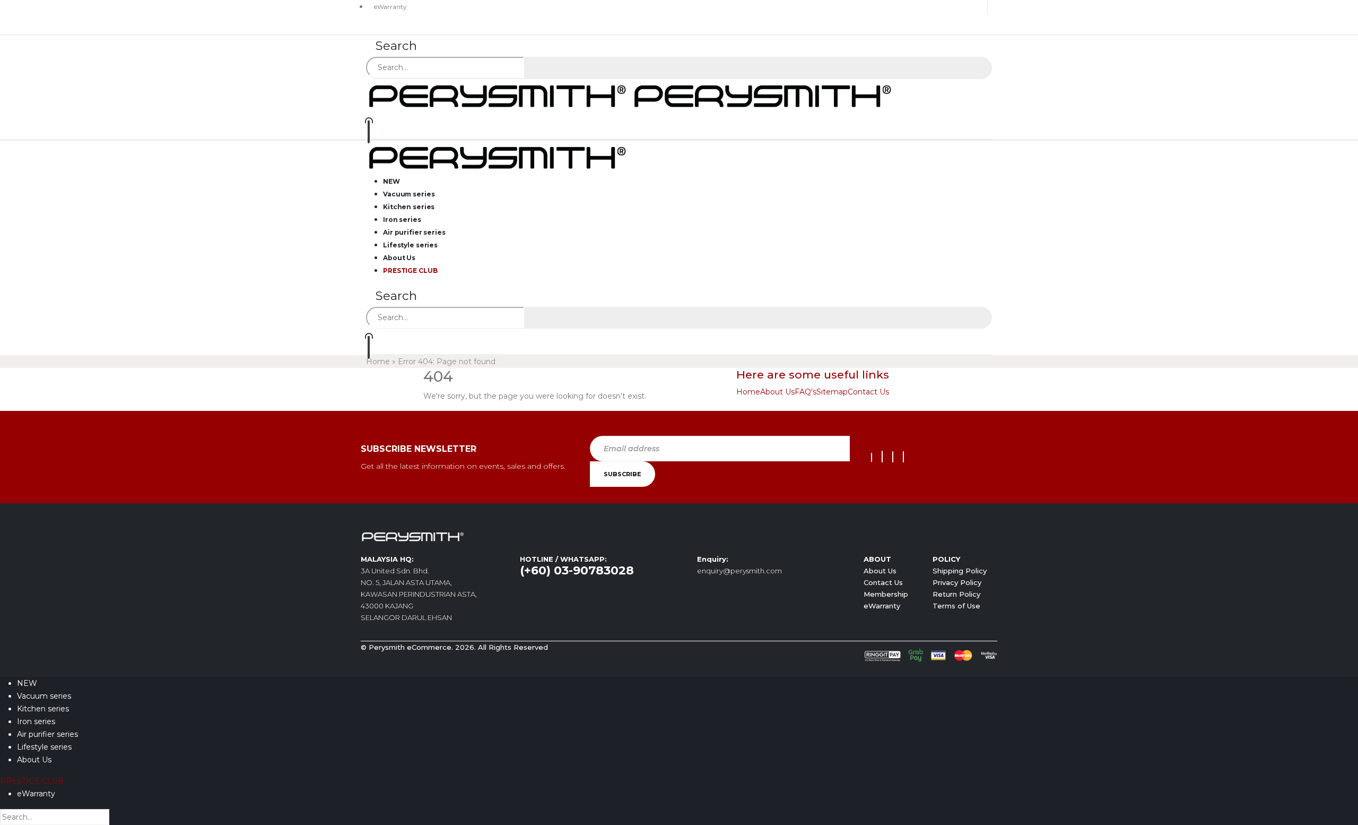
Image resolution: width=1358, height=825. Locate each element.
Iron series (36, 721)
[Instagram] (892, 456)
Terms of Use (956, 605)
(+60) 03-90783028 (577, 570)
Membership (886, 594)
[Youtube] (882, 456)
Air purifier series (47, 734)
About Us (777, 392)
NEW (27, 683)
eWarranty (390, 7)
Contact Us (868, 392)
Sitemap (832, 392)
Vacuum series (44, 696)
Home (378, 361)
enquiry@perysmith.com (739, 570)
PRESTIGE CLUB (410, 270)
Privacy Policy (957, 582)
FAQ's (805, 392)
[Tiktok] (903, 456)
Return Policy (956, 594)
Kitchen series (43, 709)
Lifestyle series (44, 747)
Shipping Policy (960, 570)
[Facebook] (871, 457)
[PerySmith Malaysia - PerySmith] (631, 95)
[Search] (538, 68)
